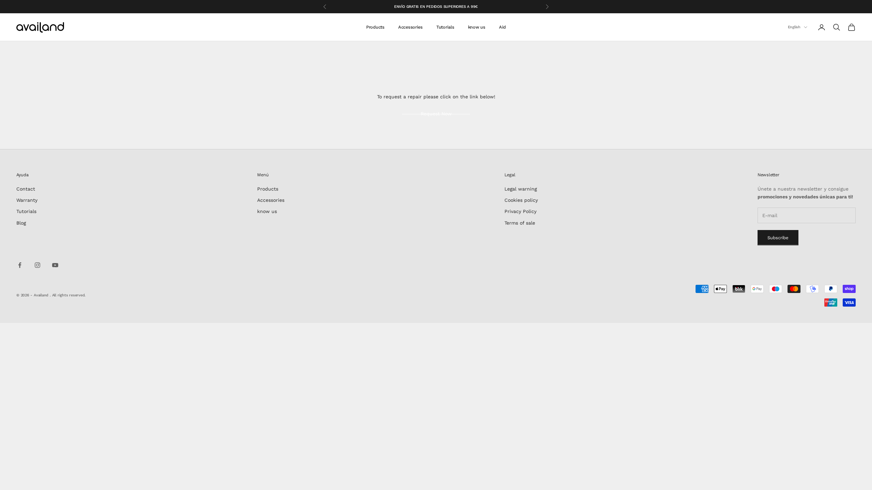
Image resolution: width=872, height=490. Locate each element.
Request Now (436, 113)
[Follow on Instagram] (37, 265)
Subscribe (778, 237)
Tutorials (445, 27)
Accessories (410, 27)
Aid (502, 27)
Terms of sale (519, 223)
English (794, 27)
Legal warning (520, 189)
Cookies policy (521, 200)
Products (375, 27)
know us (476, 27)
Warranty (26, 200)
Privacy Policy (520, 211)
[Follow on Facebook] (19, 265)
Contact (25, 189)
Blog (21, 223)
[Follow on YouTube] (55, 265)
